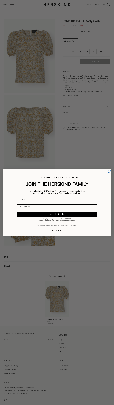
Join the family (57, 214)
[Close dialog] (109, 171)
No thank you (57, 230)
